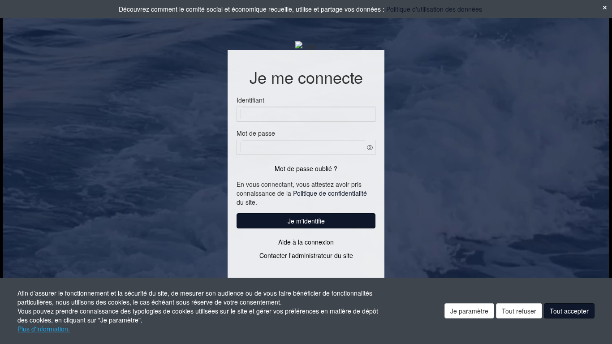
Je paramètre (469, 310)
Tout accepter (569, 310)
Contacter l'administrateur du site (306, 255)
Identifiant (250, 99)
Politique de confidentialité (330, 193)
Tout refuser (519, 310)
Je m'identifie (306, 220)
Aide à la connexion (306, 241)
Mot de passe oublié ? (306, 168)
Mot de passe (256, 133)
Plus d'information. (43, 328)
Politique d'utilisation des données (434, 8)
